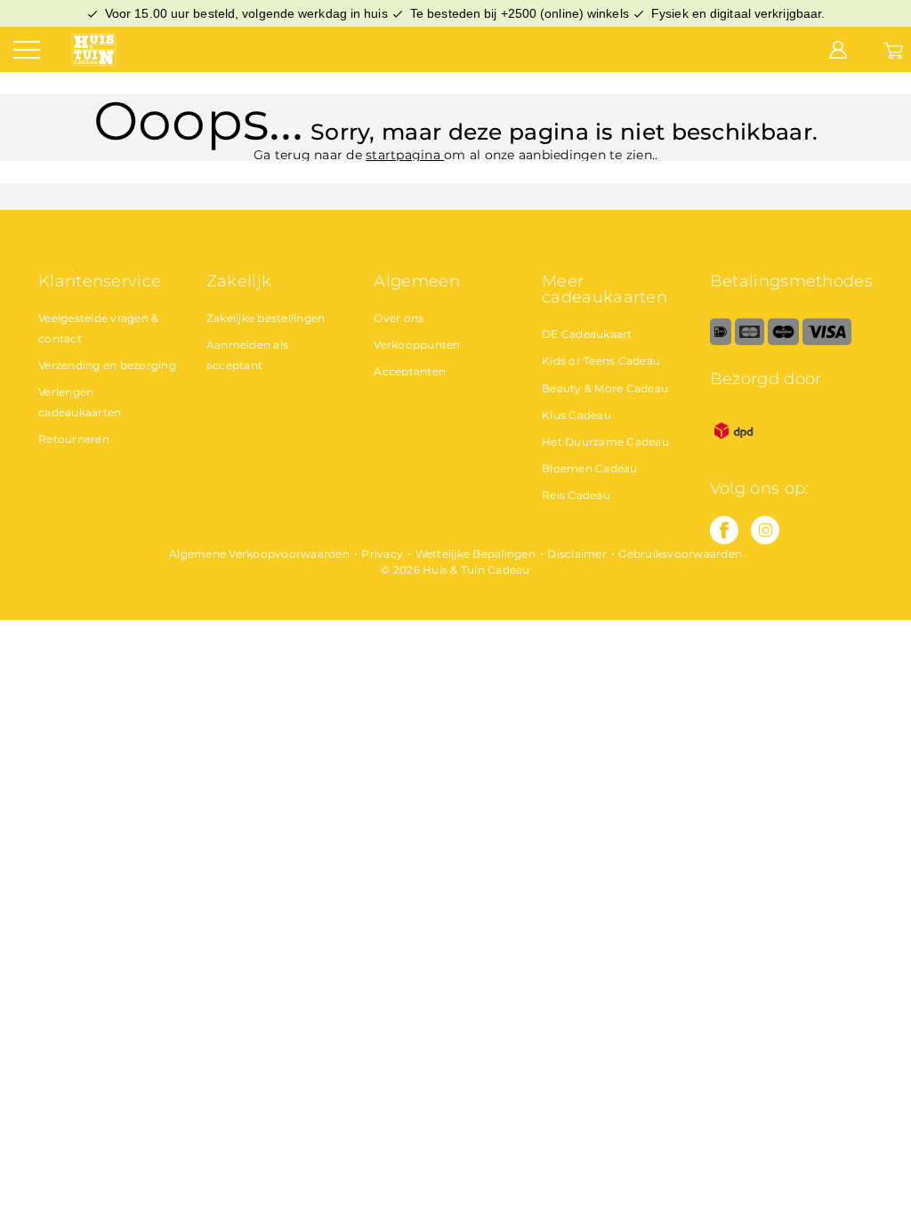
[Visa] (826, 341)
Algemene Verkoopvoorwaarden (259, 553)
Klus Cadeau (576, 415)
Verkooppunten (417, 344)
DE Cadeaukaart (587, 334)
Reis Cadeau (576, 495)
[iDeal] (720, 341)
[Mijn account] (838, 49)
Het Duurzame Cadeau (605, 441)
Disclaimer (577, 553)
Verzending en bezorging (107, 365)
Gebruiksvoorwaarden (680, 553)
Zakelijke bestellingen (266, 318)
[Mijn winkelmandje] (893, 49)
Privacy (382, 553)
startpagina (405, 155)
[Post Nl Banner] (734, 450)
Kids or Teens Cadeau (601, 360)
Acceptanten (410, 371)
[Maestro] (783, 341)
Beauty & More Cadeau (605, 388)
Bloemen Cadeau (590, 468)
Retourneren (73, 439)
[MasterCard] (749, 341)
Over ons (398, 318)
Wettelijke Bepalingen (475, 553)
